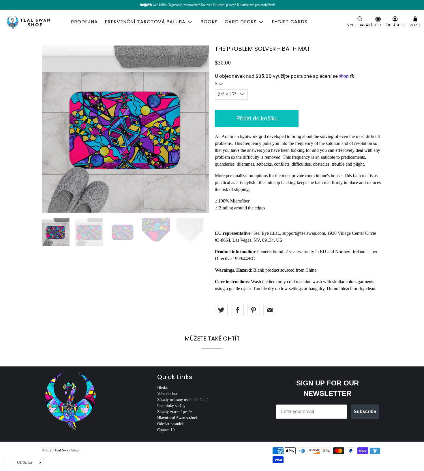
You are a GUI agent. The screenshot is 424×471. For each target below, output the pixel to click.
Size (219, 83)
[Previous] (51, 129)
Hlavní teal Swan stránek (177, 418)
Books (209, 21)
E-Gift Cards (289, 21)
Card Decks (241, 21)
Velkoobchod (167, 393)
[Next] (200, 129)
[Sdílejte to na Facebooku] (237, 310)
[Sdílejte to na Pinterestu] (253, 310)
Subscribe (365, 411)
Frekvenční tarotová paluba (145, 21)
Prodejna (84, 21)
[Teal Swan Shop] (35, 21)
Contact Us (166, 430)
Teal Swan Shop (67, 450)
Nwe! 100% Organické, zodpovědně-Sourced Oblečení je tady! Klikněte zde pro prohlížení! (212, 5)
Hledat (162, 387)
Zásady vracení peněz (174, 412)
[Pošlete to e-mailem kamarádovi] (269, 310)
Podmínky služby (171, 406)
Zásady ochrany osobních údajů (183, 400)
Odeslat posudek (170, 424)
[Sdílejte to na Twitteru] (221, 310)
